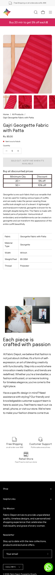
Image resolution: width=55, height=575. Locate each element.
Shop (5, 489)
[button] (35, 12)
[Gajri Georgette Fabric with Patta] (10, 102)
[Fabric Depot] (7, 12)
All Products (17, 114)
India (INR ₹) (11, 567)
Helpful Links (9, 499)
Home (6, 114)
